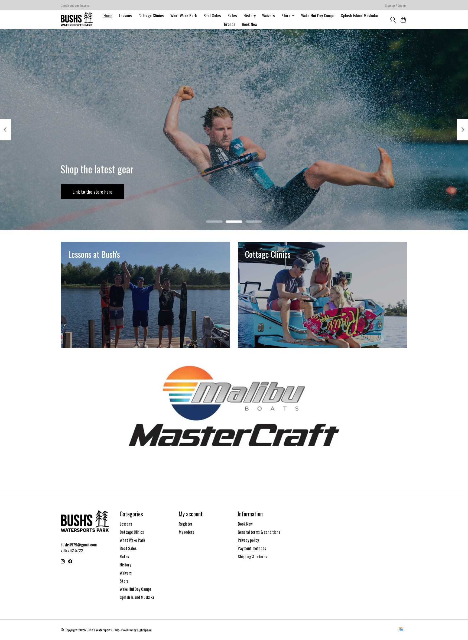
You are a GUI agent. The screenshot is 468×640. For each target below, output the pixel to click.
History (249, 15)
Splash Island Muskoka (359, 15)
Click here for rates (231, 191)
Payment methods (252, 548)
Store (124, 581)
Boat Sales (212, 15)
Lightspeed (144, 629)
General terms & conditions (259, 532)
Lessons (125, 15)
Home (107, 15)
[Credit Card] (401, 629)
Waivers (268, 15)
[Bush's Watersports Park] (78, 19)
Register (185, 524)
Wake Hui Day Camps (317, 15)
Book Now (249, 24)
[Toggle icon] (393, 20)
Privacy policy (248, 540)
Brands (229, 24)
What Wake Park (183, 15)
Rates (232, 15)
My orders (186, 532)
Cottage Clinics (151, 15)
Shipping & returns (252, 556)
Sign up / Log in (395, 5)
